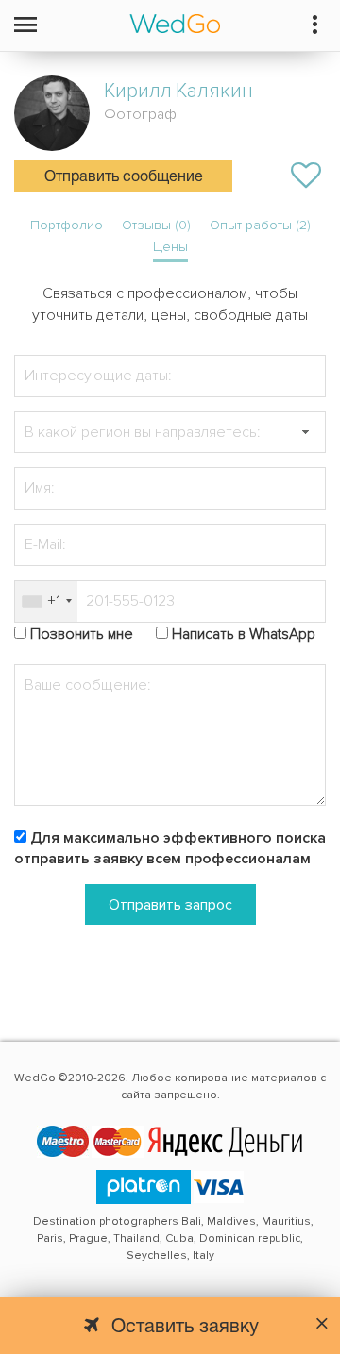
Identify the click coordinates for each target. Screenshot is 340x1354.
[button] (305, 432)
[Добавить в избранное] (306, 175)
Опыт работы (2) (260, 225)
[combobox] (46, 601)
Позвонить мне (81, 634)
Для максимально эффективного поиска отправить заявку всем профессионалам (170, 848)
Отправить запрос (170, 904)
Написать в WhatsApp (243, 634)
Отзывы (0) (156, 225)
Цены (170, 247)
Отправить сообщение (123, 177)
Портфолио (66, 225)
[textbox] (170, 432)
